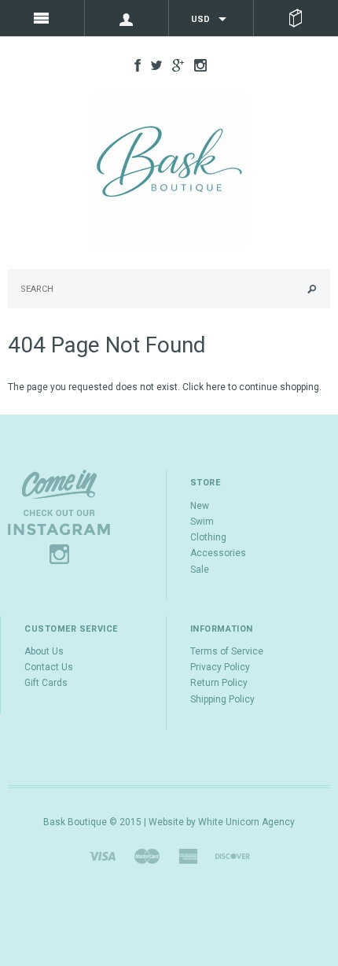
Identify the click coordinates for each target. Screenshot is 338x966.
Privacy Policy (220, 667)
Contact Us (48, 667)
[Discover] (232, 855)
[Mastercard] (147, 855)
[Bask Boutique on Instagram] (196, 64)
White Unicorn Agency (246, 822)
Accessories (218, 553)
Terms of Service (226, 651)
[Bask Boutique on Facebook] (134, 64)
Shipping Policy (222, 699)
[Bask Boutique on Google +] (174, 64)
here (216, 387)
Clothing (208, 537)
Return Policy (219, 682)
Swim (202, 521)
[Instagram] (59, 516)
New (199, 505)
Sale (199, 569)
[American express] (187, 855)
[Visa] (102, 855)
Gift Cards (46, 682)
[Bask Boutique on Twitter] (152, 64)
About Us (44, 651)
